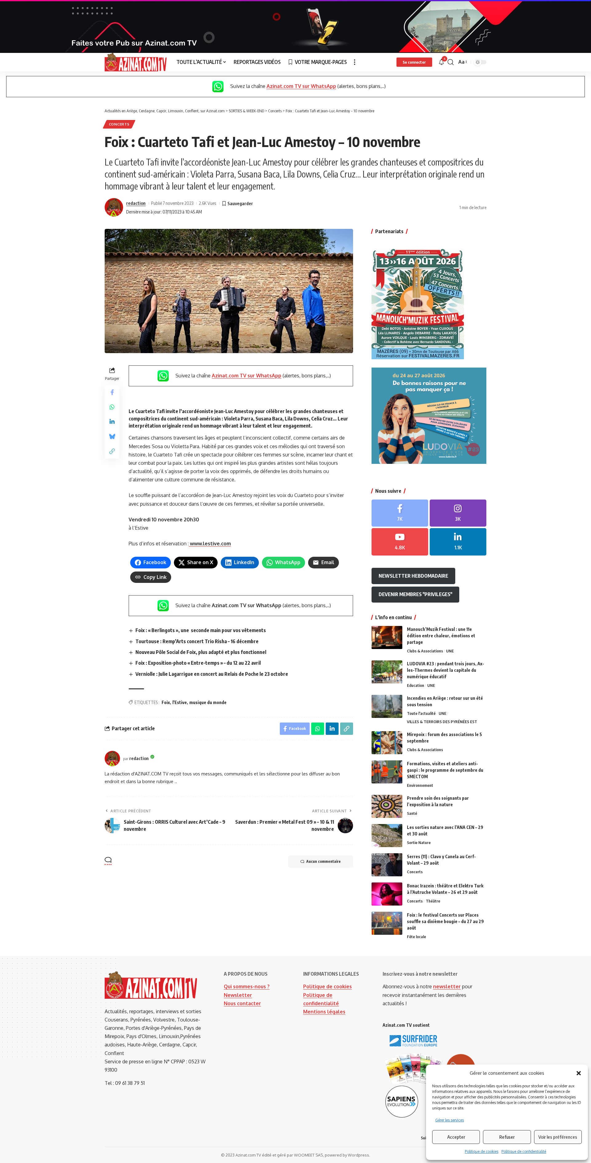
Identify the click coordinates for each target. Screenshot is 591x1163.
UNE (450, 650)
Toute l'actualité (421, 713)
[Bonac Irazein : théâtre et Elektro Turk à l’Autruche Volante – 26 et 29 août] (387, 894)
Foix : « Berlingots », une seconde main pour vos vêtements (201, 630)
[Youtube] (400, 542)
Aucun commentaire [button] (323, 861)
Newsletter (238, 995)
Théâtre (433, 900)
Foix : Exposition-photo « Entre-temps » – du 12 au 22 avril (198, 663)
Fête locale (416, 936)
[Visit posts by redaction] (114, 207)
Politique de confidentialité (523, 1151)
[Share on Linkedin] (112, 421)
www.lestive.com (210, 543)
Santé (412, 813)
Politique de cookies (481, 1151)
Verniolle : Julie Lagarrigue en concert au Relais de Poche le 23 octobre (211, 674)
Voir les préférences (557, 1137)
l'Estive (179, 702)
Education (415, 685)
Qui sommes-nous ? (247, 986)
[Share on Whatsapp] (112, 406)
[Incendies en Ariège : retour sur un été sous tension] (387, 706)
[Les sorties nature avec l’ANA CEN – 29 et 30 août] (387, 835)
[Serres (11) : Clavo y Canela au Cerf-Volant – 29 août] (387, 864)
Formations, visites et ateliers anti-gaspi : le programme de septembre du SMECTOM (445, 770)
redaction (136, 203)
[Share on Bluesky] (112, 436)
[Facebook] (400, 513)
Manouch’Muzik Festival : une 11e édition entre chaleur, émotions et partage (441, 636)
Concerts (119, 124)
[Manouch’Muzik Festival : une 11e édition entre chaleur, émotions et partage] (387, 637)
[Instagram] (458, 513)
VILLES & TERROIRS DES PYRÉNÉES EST (442, 721)
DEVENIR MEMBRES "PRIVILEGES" (415, 594)
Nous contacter (242, 1003)
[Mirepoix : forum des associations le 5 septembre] (387, 742)
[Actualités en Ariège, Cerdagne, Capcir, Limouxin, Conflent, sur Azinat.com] (136, 62)
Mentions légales (324, 1012)
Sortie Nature (419, 842)
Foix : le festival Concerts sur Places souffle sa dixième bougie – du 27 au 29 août (445, 921)
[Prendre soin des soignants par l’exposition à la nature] (387, 806)
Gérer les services (449, 1120)
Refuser (507, 1137)
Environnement (420, 785)
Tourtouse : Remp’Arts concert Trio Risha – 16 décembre (197, 641)
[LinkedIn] (458, 542)
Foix (166, 702)
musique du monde (208, 702)
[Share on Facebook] (112, 391)
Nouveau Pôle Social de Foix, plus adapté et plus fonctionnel (200, 652)
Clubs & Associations (425, 650)
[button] (579, 1073)
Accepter (456, 1137)
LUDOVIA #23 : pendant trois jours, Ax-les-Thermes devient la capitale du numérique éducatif (445, 670)
